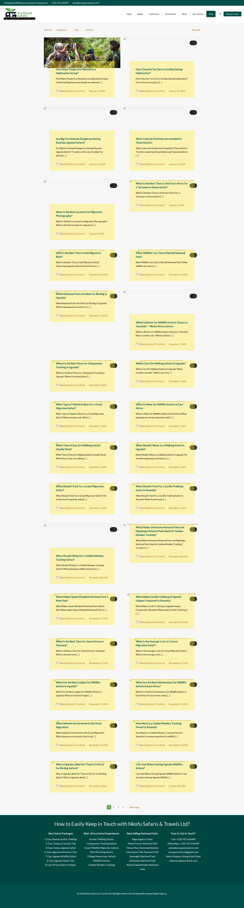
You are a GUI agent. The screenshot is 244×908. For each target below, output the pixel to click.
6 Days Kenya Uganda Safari (61, 847)
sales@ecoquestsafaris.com (85, 3)
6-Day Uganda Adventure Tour (60, 852)
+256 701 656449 (60, 3)
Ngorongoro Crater (142, 839)
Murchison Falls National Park (142, 852)
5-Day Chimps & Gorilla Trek (61, 843)
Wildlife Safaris (101, 860)
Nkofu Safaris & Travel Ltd (72, 91)
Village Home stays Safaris (101, 856)
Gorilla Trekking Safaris (101, 839)
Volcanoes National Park (142, 860)
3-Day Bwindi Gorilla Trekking (61, 839)
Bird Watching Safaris (101, 852)
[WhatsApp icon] (223, 3)
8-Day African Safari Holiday (60, 864)
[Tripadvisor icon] (236, 3)
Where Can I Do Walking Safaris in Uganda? (161, 363)
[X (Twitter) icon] (228, 3)
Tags (76, 30)
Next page (134, 807)
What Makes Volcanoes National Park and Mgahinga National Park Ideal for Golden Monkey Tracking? (160, 531)
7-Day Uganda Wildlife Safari (60, 856)
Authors (90, 30)
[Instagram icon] (234, 3)
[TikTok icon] (239, 3)
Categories (61, 30)
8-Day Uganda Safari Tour (60, 860)
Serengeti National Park (142, 856)
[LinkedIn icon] (231, 3)
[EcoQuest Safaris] (20, 14)
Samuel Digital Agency (156, 893)
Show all (196, 30)
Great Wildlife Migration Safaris (101, 847)
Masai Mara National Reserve (142, 847)
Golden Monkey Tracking (101, 864)
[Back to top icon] (122, 890)
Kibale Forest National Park (142, 843)
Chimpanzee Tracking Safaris (101, 843)
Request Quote (232, 14)
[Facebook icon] (226, 3)
